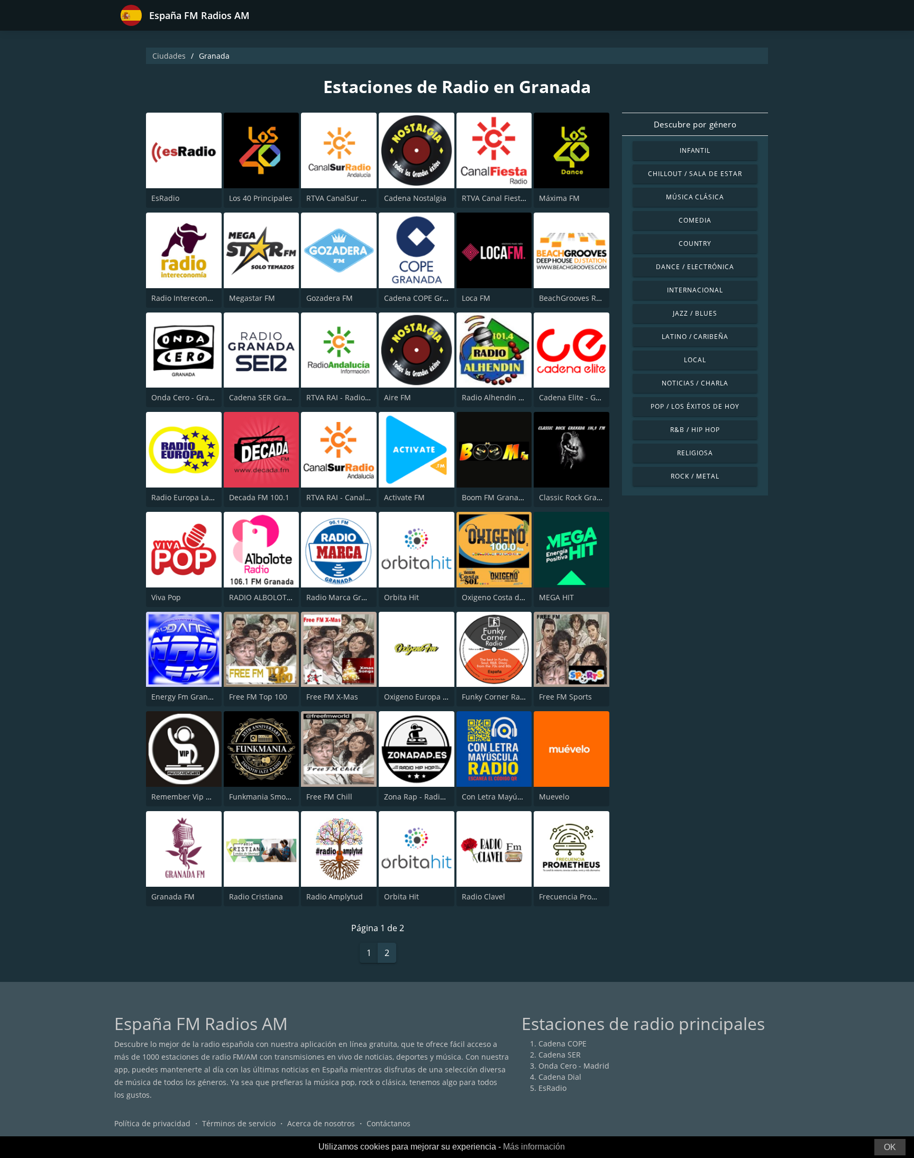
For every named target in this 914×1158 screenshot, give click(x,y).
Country (695, 243)
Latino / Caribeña (695, 336)
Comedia (695, 220)
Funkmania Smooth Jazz (271, 797)
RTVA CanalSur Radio (343, 198)
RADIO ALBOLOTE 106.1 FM (277, 597)
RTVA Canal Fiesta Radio (504, 198)
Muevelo (554, 797)
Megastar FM (252, 298)
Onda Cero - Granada (189, 397)
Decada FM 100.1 (259, 497)
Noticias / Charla (695, 383)
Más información (534, 1146)
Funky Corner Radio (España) (512, 697)
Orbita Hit (401, 597)
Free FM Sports (565, 697)
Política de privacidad (152, 1123)
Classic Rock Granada (577, 497)
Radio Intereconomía (188, 298)
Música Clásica (695, 196)
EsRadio (165, 198)
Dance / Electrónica (695, 266)
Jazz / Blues (695, 313)
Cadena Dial (559, 1077)
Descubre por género (695, 124)
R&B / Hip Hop (694, 429)
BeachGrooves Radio (575, 298)
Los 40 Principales (261, 198)
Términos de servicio (239, 1123)
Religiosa (695, 452)
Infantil (695, 150)
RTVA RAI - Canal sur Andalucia (361, 497)
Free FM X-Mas (332, 697)
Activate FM (404, 497)
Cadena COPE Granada (424, 298)
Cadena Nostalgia (415, 198)
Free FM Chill (329, 797)
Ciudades (169, 56)
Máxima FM (559, 198)
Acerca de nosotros (321, 1123)
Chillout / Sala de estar (695, 173)
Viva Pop (166, 597)
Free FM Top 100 (258, 697)
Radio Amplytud (334, 897)
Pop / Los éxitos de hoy (695, 406)
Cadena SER (559, 1055)
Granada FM (173, 897)
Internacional (695, 290)
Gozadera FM (329, 298)
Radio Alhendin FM (495, 397)
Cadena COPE (562, 1043)
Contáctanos (388, 1123)
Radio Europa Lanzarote (193, 497)
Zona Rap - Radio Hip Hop (429, 797)
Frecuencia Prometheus (581, 897)
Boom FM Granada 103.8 (505, 497)
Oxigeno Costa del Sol (500, 597)
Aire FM (397, 397)
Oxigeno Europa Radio (423, 697)
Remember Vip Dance (189, 797)
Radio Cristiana (256, 897)
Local (695, 359)
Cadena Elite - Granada (580, 397)
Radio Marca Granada (344, 597)
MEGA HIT (556, 597)
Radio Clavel (483, 897)
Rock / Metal (695, 476)
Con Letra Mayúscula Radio (510, 797)
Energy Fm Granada (186, 697)
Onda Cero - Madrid (573, 1066)
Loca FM (476, 298)
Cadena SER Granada (266, 397)
